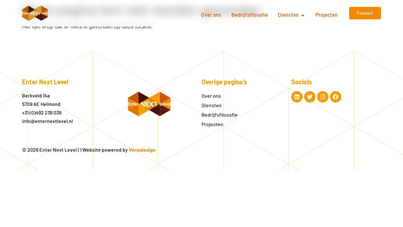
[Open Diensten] (302, 15)
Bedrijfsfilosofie (220, 115)
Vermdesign (142, 150)
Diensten (212, 105)
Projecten (212, 124)
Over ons (211, 96)
